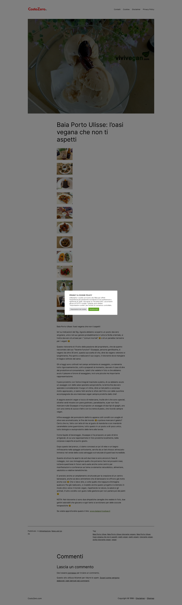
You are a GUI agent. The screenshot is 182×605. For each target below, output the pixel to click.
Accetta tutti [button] (94, 309)
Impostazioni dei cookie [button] (78, 309)
